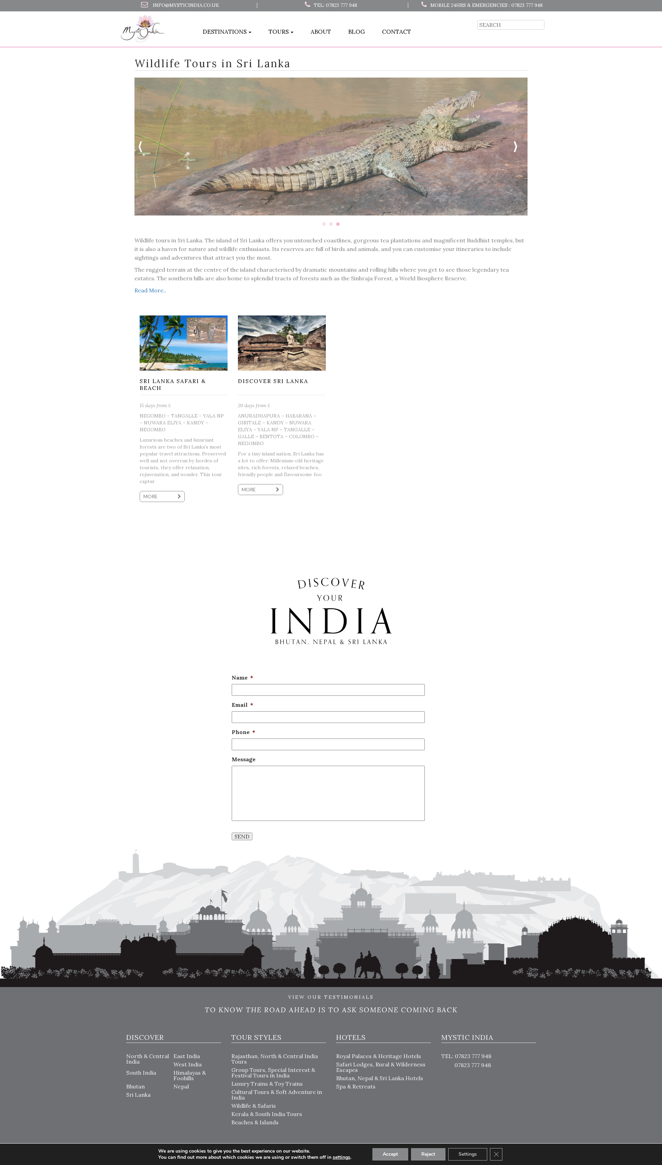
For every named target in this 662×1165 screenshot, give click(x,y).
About (321, 32)
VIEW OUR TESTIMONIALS (331, 997)
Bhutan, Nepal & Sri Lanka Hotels (379, 1078)
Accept (390, 1154)
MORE (151, 496)
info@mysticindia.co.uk (186, 5)
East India (186, 1056)
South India (141, 1072)
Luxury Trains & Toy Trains (267, 1083)
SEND (242, 836)
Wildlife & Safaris (253, 1105)
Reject (428, 1154)
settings (341, 1157)
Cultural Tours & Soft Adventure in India (276, 1094)
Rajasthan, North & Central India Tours (274, 1059)
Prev (143, 146)
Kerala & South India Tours (266, 1114)
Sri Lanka (138, 1094)
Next (518, 146)
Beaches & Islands (255, 1122)
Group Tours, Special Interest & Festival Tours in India (273, 1072)
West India (187, 1064)
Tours (279, 32)
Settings (468, 1154)
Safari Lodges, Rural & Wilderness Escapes (380, 1067)
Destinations (225, 32)
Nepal (181, 1086)
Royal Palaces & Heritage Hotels (378, 1056)
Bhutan (135, 1086)
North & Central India (147, 1059)
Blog (356, 32)
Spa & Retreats (355, 1086)
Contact (396, 32)
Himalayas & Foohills (189, 1075)
